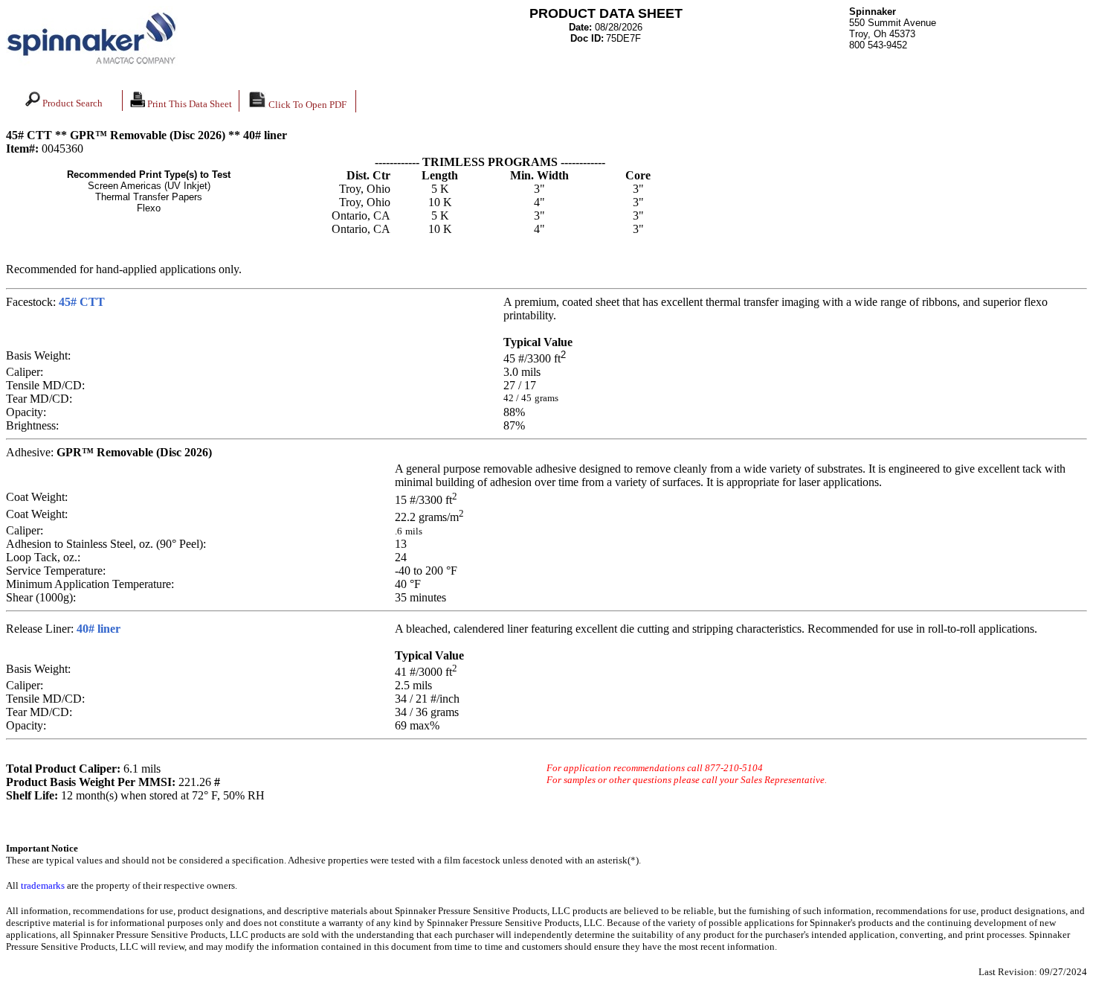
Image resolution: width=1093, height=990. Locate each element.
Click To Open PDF (306, 104)
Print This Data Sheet (188, 103)
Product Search (71, 103)
